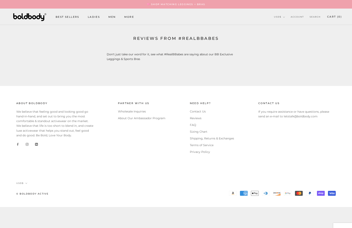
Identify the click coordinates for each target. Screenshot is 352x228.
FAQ (193, 125)
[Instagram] (27, 144)
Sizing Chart (198, 131)
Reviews (195, 118)
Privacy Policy (200, 152)
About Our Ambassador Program (141, 118)
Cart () (334, 16)
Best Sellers (67, 16)
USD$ (277, 17)
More (129, 16)
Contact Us (198, 111)
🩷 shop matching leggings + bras (176, 4)
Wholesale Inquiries (132, 111)
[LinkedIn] (36, 144)
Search (315, 17)
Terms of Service (201, 145)
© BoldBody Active (32, 193)
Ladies (94, 16)
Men (112, 16)
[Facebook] (17, 144)
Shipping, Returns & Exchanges (212, 138)
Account (297, 17)
